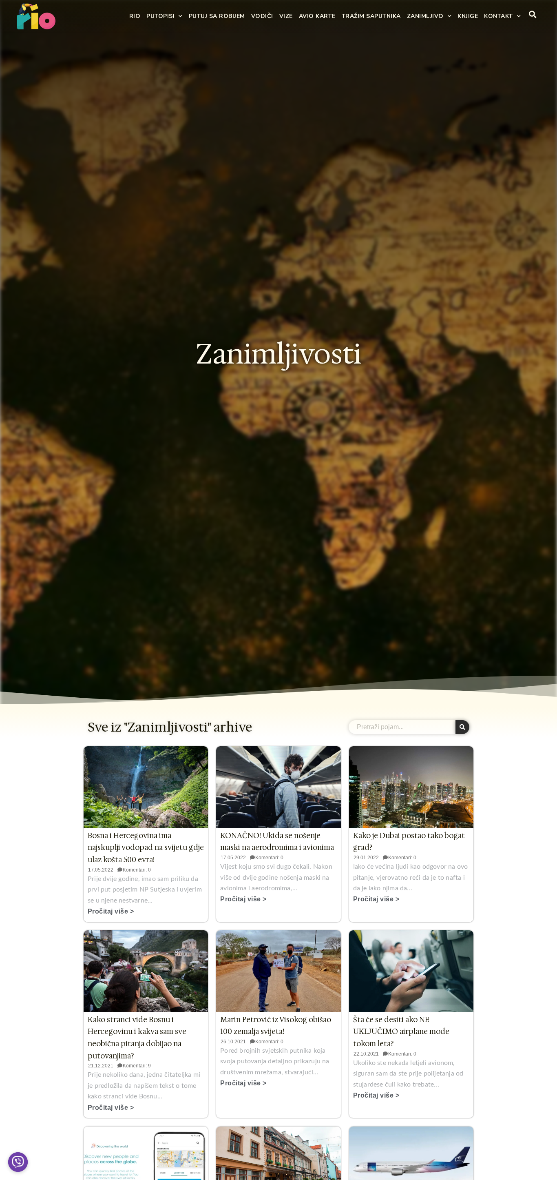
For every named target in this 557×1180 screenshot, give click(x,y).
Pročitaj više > (111, 911)
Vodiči (262, 16)
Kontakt (498, 16)
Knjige (468, 16)
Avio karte (317, 16)
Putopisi (160, 16)
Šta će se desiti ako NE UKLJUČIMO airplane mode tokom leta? (401, 1032)
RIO (135, 16)
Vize (286, 16)
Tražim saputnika (371, 16)
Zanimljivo (425, 16)
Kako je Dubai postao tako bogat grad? (409, 842)
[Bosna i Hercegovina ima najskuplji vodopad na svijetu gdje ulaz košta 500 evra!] (146, 787)
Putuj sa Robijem (217, 16)
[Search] (462, 727)
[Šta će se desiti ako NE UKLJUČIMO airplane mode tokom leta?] (411, 971)
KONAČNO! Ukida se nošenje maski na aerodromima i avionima (277, 842)
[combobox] (402, 727)
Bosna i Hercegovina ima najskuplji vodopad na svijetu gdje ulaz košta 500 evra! (146, 848)
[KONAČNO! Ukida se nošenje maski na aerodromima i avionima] (278, 787)
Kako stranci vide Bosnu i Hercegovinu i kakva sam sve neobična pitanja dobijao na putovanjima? (137, 1038)
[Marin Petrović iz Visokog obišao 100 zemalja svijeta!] (278, 971)
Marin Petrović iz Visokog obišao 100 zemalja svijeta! (275, 1026)
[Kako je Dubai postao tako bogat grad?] (411, 787)
